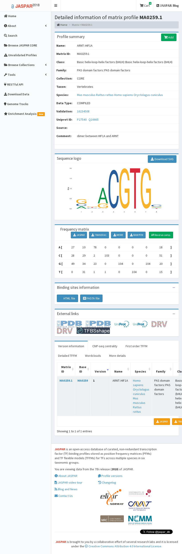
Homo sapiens (124, 95)
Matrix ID (66, 369)
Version (100, 371)
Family (160, 371)
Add (171, 37)
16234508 (83, 111)
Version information (71, 346)
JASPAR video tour (69, 482)
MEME (119, 235)
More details (117, 356)
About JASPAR (67, 476)
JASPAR (80, 235)
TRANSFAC (100, 235)
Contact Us (65, 496)
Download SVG (164, 159)
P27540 (82, 120)
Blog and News (67, 489)
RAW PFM (138, 235)
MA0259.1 (65, 381)
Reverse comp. (162, 235)
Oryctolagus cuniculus (148, 95)
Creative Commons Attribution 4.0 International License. (125, 546)
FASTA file (93, 298)
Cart (147, 5)
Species (140, 371)
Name (118, 371)
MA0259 (82, 381)
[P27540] (71, 324)
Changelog (108, 482)
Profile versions (112, 476)
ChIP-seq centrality (104, 346)
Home (63, 24)
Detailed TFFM (67, 356)
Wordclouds (93, 356)
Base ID (82, 369)
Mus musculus (86, 95)
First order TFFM (136, 346)
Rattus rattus (105, 95)
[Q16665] (100, 324)
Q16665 (94, 120)
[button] (56, 5)
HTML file (69, 298)
